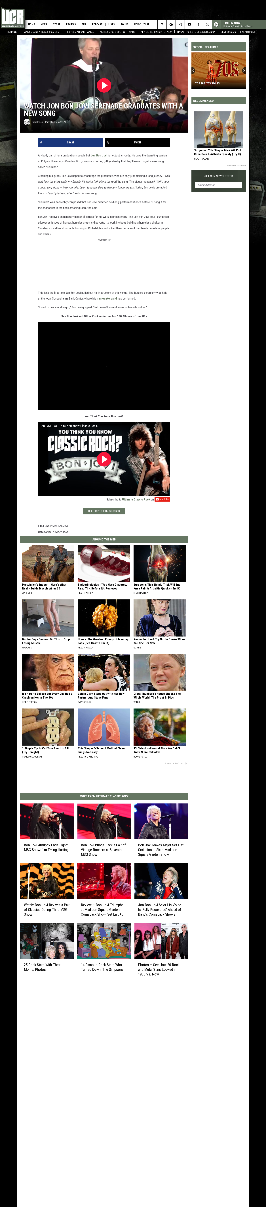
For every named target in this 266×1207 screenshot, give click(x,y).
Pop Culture (141, 24)
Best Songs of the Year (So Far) (239, 31)
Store (56, 24)
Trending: (11, 31)
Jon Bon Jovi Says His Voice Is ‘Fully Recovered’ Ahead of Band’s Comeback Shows (159, 910)
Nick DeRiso (37, 122)
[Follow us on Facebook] (198, 24)
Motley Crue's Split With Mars (117, 31)
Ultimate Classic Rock (136, 499)
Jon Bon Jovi (99, 155)
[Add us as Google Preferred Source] (171, 24)
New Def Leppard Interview (156, 31)
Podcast (97, 24)
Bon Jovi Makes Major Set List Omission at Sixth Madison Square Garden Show (160, 850)
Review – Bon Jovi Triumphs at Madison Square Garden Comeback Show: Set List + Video (102, 910)
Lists (111, 24)
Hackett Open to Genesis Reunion (196, 31)
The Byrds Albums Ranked (79, 31)
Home (31, 24)
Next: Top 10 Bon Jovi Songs (104, 511)
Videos (64, 532)
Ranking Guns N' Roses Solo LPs (41, 31)
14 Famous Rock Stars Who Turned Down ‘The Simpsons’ (102, 967)
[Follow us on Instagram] (180, 24)
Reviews (71, 24)
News (44, 24)
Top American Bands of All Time (216, 83)
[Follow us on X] (207, 24)
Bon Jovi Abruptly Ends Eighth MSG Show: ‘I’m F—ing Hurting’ (46, 847)
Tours (124, 24)
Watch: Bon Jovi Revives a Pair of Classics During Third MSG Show (46, 910)
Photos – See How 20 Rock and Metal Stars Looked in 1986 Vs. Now (159, 969)
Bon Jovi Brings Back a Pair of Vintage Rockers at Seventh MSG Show (103, 850)
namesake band (107, 298)
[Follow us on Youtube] (189, 24)
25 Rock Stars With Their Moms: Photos (42, 967)
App (84, 24)
